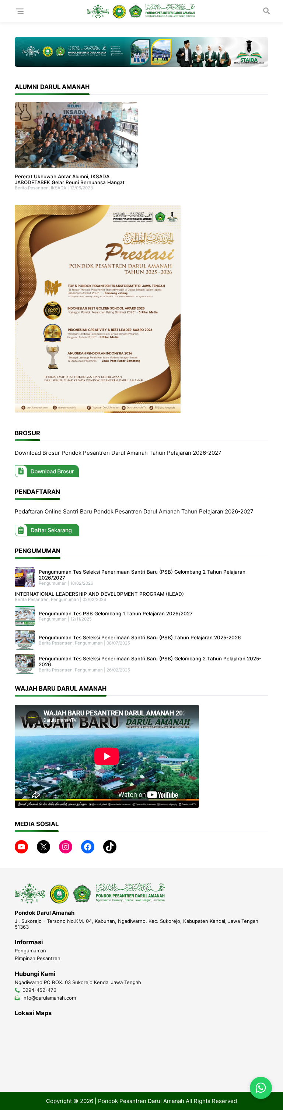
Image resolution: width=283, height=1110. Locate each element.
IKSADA (58, 187)
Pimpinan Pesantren (37, 958)
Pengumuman (53, 583)
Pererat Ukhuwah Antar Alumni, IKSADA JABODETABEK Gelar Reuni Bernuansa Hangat (70, 179)
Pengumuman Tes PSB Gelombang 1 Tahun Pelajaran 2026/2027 (116, 613)
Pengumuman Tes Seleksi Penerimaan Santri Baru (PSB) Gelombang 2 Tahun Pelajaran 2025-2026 (150, 661)
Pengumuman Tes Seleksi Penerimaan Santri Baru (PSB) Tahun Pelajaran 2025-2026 (140, 637)
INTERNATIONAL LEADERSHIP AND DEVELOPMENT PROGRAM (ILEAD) (99, 594)
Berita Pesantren (32, 187)
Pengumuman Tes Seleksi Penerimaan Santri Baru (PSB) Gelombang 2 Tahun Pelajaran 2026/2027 (142, 575)
